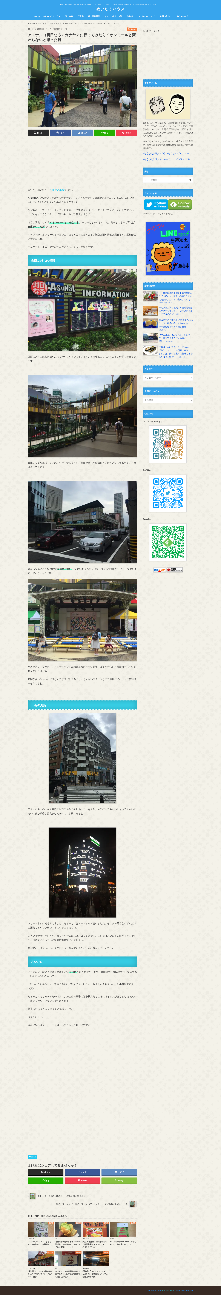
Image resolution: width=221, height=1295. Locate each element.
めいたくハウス (110, 8)
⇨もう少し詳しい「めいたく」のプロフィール (167, 153)
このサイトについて (146, 16)
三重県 (81, 16)
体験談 (130, 16)
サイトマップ (182, 16)
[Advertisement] (82, 162)
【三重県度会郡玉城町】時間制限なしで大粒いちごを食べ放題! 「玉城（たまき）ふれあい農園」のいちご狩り (175, 298)
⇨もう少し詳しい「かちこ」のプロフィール (166, 159)
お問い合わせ (166, 16)
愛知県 (33, 1156)
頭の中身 (69, 16)
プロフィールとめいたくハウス (46, 16)
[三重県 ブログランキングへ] (175, 570)
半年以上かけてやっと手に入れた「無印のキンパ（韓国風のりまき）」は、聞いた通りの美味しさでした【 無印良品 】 (175, 352)
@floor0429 (55, 189)
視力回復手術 (94, 16)
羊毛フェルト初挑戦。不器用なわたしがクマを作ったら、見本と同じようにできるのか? (175, 310)
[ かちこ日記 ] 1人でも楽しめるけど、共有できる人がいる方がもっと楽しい (175, 337)
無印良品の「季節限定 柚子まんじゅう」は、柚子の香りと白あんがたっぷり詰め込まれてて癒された (176, 325)
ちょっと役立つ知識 (113, 16)
